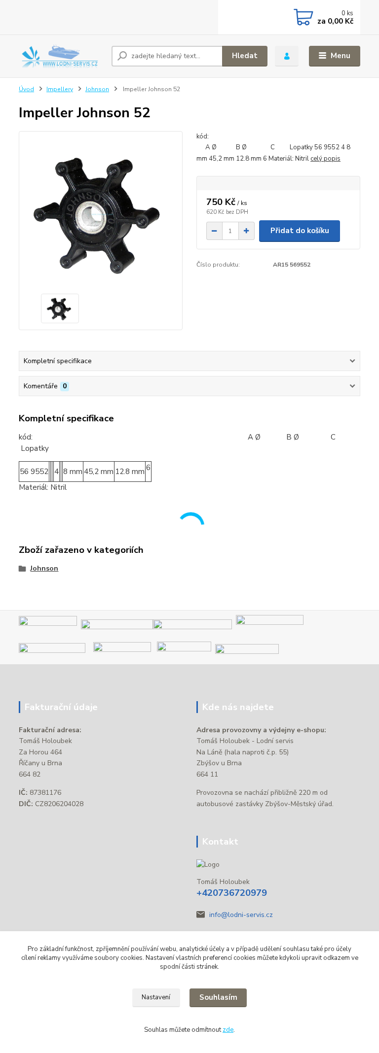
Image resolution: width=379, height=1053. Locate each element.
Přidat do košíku (299, 231)
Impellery (59, 89)
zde (228, 1029)
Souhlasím (218, 997)
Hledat (245, 56)
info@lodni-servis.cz (241, 914)
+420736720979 (231, 892)
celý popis (325, 158)
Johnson (97, 89)
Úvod (26, 89)
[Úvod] (61, 55)
